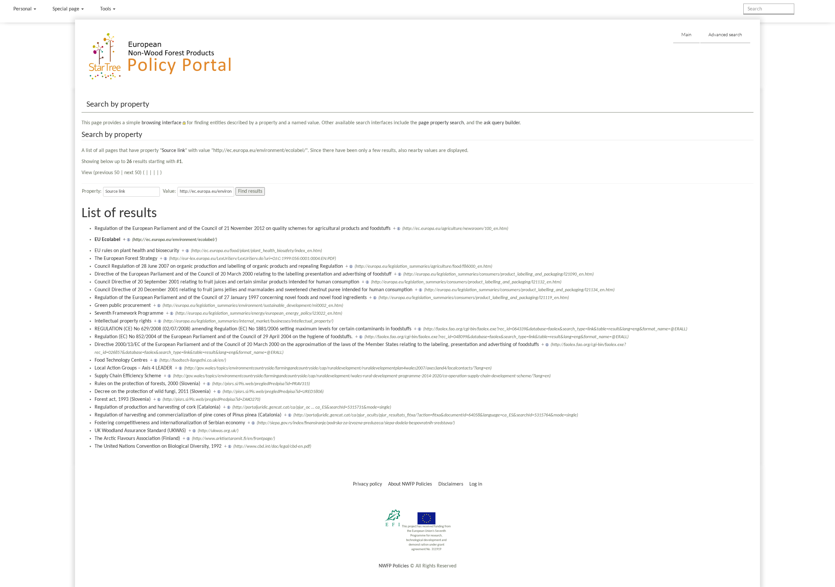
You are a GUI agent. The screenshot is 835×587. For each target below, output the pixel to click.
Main (686, 34)
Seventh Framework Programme (129, 313)
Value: (169, 191)
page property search (441, 123)
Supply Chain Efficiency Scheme (128, 376)
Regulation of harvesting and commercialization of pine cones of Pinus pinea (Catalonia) (188, 415)
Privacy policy (367, 484)
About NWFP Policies (410, 484)
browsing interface (161, 123)
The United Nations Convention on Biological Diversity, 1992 (158, 446)
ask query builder (502, 123)
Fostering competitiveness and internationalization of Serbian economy (170, 423)
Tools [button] (106, 9)
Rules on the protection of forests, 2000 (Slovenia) (147, 383)
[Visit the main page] (169, 56)
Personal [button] (23, 9)
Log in (475, 484)
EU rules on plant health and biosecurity (137, 250)
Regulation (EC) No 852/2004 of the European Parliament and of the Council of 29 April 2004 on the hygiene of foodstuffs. (224, 336)
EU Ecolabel (107, 239)
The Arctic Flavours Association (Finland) (137, 438)
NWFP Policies (394, 566)
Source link (173, 150)
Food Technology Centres (121, 360)
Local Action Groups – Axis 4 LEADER (133, 368)
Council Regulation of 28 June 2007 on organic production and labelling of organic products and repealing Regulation (219, 266)
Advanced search (725, 34)
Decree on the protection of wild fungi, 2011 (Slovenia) (153, 391)
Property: (91, 191)
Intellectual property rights (123, 321)
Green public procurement (123, 305)
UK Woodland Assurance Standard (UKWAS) (140, 430)
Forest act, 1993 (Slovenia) (123, 399)
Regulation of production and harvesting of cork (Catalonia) (157, 407)
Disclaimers (450, 484)
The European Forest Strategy (126, 258)
